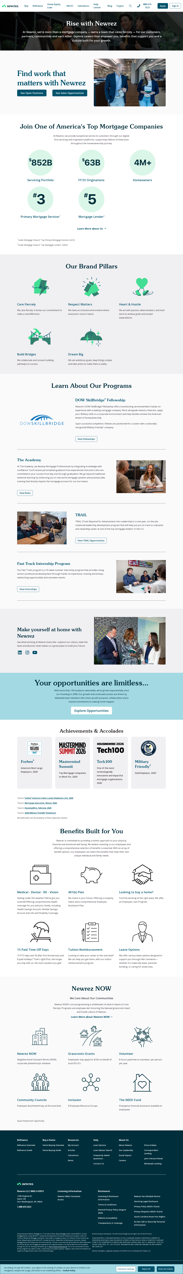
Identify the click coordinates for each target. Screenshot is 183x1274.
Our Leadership (126, 1150)
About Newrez (125, 1145)
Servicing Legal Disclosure (146, 1201)
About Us (124, 1140)
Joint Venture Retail (153, 1158)
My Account (73, 1145)
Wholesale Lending (153, 1163)
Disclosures (104, 1191)
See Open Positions (31, 93)
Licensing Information (70, 1191)
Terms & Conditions (107, 1204)
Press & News (150, 1145)
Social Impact (125, 1155)
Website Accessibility (107, 1218)
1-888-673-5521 (24, 1206)
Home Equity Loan (54, 6)
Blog (110, 5)
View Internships (28, 589)
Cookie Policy (69, 1270)
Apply (163, 5)
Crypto (120, 5)
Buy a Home (49, 1140)
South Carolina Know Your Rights (149, 1216)
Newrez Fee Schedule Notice (147, 1196)
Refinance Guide (24, 1150)
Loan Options (99, 1145)
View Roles (25, 493)
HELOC (69, 5)
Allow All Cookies (165, 1269)
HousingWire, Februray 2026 (38, 808)
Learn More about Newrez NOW (90, 1016)
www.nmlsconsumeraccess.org (58, 1247)
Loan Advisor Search (102, 1150)
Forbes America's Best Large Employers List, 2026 (49, 798)
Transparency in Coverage (110, 1223)
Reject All (146, 1269)
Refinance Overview (26, 1145)
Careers (122, 1160)
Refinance (38, 5)
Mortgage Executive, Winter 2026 (41, 803)
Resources (73, 1140)
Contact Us (98, 1163)
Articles (71, 1150)
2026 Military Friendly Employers (40, 813)
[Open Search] (130, 6)
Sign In (175, 5)
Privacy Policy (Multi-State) (146, 1206)
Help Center (97, 6)
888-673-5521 (147, 6)
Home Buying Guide (52, 1150)
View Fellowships (86, 439)
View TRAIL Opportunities (91, 540)
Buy (26, 5)
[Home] (10, 5)
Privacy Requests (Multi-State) (148, 1211)
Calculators (83, 5)
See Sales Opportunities (70, 93)
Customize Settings (125, 1269)
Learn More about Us (90, 228)
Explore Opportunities (91, 710)
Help (95, 1140)
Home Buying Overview (53, 1145)
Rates (70, 1160)
